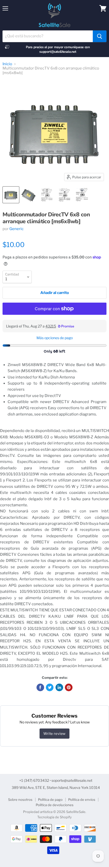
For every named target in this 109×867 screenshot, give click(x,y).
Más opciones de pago (55, 338)
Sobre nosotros (20, 799)
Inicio (7, 64)
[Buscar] (99, 36)
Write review (54, 733)
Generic (16, 229)
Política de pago (50, 799)
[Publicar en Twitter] (49, 687)
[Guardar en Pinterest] (68, 687)
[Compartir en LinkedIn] (59, 687)
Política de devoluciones (55, 805)
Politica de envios (81, 799)
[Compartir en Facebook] (40, 687)
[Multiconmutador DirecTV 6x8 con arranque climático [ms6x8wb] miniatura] (11, 195)
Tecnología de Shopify (54, 817)
